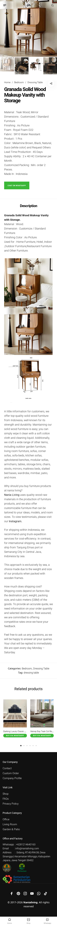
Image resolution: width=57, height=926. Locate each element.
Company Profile (12, 778)
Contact (7, 768)
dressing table (31, 672)
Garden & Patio (11, 829)
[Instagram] (25, 893)
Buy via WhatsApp (15, 736)
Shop (6, 793)
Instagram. (15, 521)
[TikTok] (45, 893)
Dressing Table (35, 82)
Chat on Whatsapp (17, 186)
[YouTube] (32, 893)
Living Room (10, 824)
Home (7, 82)
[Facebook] (11, 893)
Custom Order (11, 773)
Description (28, 206)
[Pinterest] (18, 893)
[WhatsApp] (38, 893)
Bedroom (19, 82)
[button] (16, 185)
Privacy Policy (11, 803)
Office (6, 819)
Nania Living (11, 494)
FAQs (6, 798)
